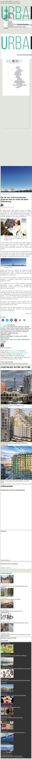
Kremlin (3, 328)
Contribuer (10, 22)
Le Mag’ (6, 11)
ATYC (24, 354)
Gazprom (21, 326)
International (11, 13)
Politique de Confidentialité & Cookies (17, 26)
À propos (6, 20)
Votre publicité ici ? (5, 560)
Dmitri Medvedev (11, 326)
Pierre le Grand (19, 329)
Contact (6, 28)
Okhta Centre (19, 328)
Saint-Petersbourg (6, 331)
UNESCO (19, 331)
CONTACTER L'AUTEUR (19, 363)
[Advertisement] (16, 112)
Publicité (10, 21)
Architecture (7, 16)
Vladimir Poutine (13, 333)
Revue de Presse (19, 352)
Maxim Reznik (10, 328)
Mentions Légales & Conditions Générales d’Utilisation (19, 82)
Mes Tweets (4, 640)
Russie (27, 329)
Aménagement (8, 17)
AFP (30, 313)
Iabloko (26, 326)
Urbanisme (7, 15)
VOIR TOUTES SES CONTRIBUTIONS (7, 362)
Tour (14, 331)
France (9, 12)
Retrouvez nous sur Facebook (9, 563)
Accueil (6, 10)
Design (6, 19)
